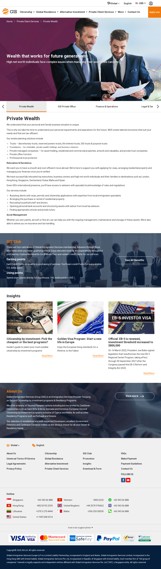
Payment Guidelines (131, 463)
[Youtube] (128, 480)
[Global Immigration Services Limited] (10, 11)
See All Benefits (134, 260)
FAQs (123, 453)
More (121, 12)
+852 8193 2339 (33, 505)
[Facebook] (123, 480)
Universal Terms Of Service (21, 458)
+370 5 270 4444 (33, 511)
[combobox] (140, 3)
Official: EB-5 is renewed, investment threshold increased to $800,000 (130, 342)
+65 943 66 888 (33, 500)
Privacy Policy (14, 468)
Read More (47, 355)
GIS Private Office (67, 106)
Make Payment (129, 458)
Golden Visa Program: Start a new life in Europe (79, 340)
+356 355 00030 (83, 511)
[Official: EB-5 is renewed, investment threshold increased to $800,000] (131, 317)
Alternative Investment (73, 12)
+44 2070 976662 (83, 505)
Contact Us (134, 12)
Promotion (88, 458)
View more (132, 396)
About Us (11, 453)
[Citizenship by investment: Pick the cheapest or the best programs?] (30, 317)
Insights (87, 463)
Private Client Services (102, 12)
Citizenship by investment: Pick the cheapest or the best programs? (29, 340)
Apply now (154, 12)
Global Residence (46, 12)
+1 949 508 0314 (33, 517)
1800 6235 (83, 500)
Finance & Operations (107, 106)
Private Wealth (50, 21)
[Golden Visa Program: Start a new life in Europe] (80, 317)
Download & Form (92, 468)
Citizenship (26, 12)
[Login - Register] (150, 3)
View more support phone (79, 528)
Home (10, 21)
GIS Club (87, 453)
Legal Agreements (16, 463)
